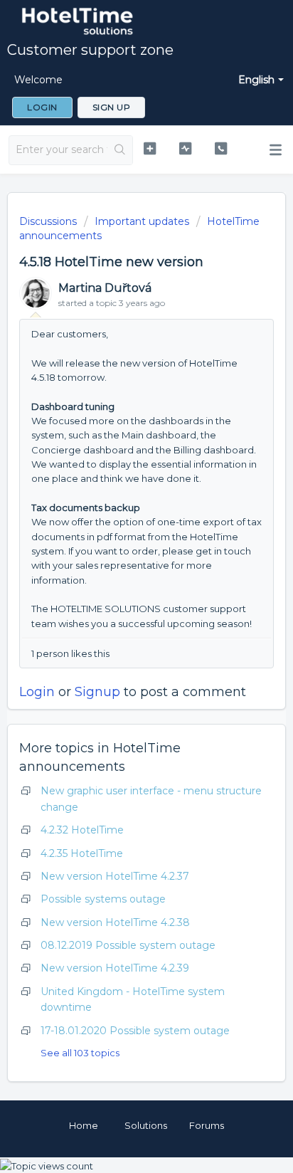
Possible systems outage (103, 899)
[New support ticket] (150, 148)
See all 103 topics (80, 1052)
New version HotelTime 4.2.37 (115, 876)
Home (83, 1125)
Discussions (48, 221)
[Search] (119, 150)
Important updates (142, 221)
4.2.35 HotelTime (82, 853)
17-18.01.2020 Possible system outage (135, 1030)
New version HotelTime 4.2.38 (115, 922)
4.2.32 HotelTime (82, 830)
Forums (206, 1125)
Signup (97, 692)
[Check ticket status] (186, 148)
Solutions (145, 1125)
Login (37, 692)
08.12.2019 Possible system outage (128, 945)
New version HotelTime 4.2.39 (115, 968)
